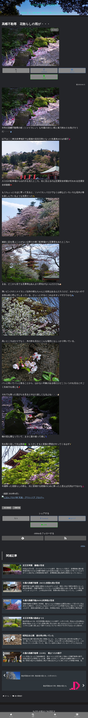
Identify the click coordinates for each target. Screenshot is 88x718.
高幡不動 (17, 507)
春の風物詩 (7, 507)
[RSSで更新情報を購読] (65, 538)
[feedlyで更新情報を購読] (23, 538)
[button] (81, 466)
